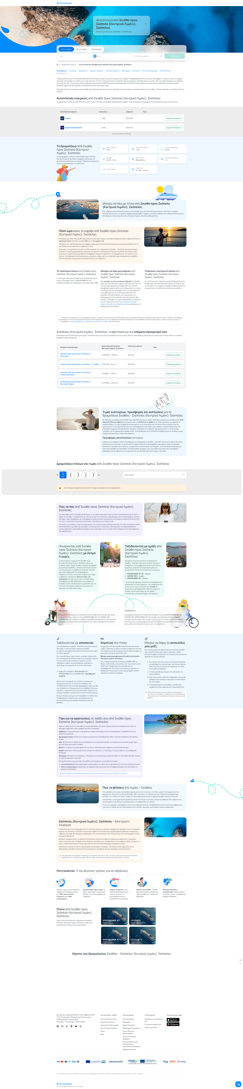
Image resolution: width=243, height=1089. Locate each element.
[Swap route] (95, 56)
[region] (121, 984)
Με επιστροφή (81, 49)
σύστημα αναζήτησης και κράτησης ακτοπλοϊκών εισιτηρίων (90, 321)
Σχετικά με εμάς (128, 1019)
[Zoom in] (240, 960)
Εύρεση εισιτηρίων (174, 118)
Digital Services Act (129, 1049)
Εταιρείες (73, 71)
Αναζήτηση (175, 56)
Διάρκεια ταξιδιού (96, 71)
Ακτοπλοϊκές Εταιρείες (109, 1028)
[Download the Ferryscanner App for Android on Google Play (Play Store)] (173, 1024)
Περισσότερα (164, 71)
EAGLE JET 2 (136, 939)
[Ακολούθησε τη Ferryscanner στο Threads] (80, 1026)
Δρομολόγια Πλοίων (108, 1022)
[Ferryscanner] (64, 3)
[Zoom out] (240, 963)
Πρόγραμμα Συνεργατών (131, 1028)
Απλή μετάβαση (66, 49)
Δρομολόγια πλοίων (69, 65)
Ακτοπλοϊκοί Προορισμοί (110, 1025)
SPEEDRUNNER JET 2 (112, 939)
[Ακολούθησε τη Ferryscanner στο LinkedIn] (71, 1026)
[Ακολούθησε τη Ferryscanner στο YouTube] (76, 1026)
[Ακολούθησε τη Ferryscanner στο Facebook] (58, 1026)
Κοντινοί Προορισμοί (149, 71)
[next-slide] (99, 475)
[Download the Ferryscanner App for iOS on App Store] (173, 1020)
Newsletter (126, 1022)
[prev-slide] (58, 475)
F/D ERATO (136, 920)
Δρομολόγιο (83, 71)
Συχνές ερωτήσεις (151, 1027)
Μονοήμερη (126, 71)
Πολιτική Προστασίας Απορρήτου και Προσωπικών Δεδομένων (131, 1044)
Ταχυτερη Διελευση (112, 71)
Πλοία (103, 1031)
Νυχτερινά (136, 71)
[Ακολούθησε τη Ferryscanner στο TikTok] (67, 1026)
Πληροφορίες (62, 71)
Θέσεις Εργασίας (129, 1025)
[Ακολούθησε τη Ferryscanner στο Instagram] (62, 1026)
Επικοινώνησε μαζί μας (153, 1024)
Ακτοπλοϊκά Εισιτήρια (109, 1019)
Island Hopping (96, 49)
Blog (102, 1034)
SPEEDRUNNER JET (111, 920)
